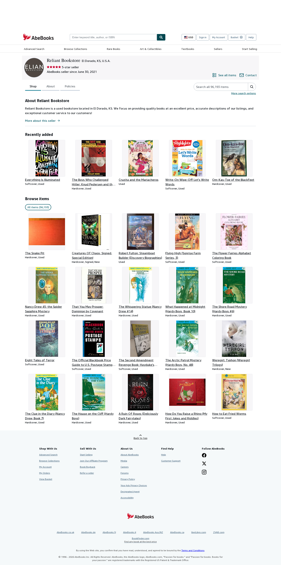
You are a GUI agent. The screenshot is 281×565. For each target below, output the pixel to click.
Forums (125, 473)
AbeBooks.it (129, 532)
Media (124, 460)
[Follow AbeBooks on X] (204, 464)
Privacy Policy (128, 479)
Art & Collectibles (151, 48)
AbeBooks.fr (109, 532)
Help (251, 37)
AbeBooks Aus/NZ (153, 532)
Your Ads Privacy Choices (134, 485)
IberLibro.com (198, 532)
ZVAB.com (218, 532)
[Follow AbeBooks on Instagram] (204, 472)
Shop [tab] (33, 86)
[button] (252, 87)
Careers (125, 466)
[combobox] (113, 37)
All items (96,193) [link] (38, 207)
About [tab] (50, 86)
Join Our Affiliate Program (94, 460)
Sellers (218, 48)
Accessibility (127, 497)
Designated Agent (130, 491)
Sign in (202, 37)
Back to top (140, 438)
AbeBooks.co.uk (65, 532)
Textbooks (187, 48)
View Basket (45, 479)
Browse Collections (75, 48)
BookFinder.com (140, 540)
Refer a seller (87, 473)
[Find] (161, 37)
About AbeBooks (130, 454)
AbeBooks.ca (177, 532)
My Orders (44, 473)
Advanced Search (34, 48)
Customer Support (170, 460)
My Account (218, 37)
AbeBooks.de (88, 532)
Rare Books (113, 48)
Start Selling (249, 48)
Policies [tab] (70, 86)
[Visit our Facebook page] (204, 455)
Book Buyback (87, 466)
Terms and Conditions (193, 550)
